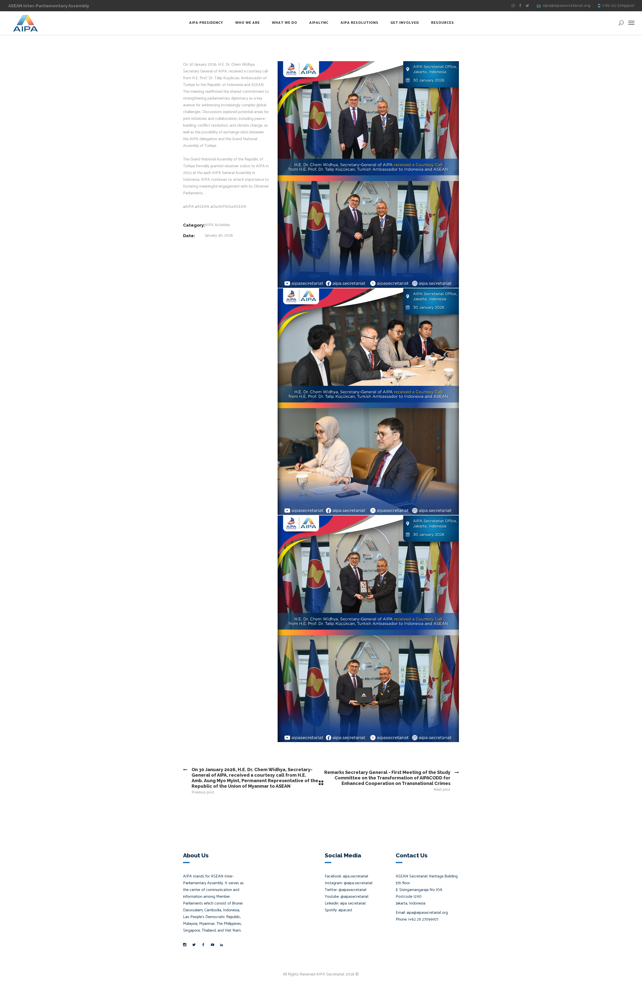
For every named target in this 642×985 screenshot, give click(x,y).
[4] (368, 174)
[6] (368, 628)
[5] (368, 401)
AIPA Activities (217, 225)
